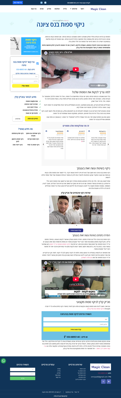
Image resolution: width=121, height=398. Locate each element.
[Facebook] (45, 3)
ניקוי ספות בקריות (33, 139)
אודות (42, 9)
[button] (108, 144)
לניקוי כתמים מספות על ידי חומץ (60, 244)
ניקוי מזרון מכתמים (18, 133)
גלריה (65, 9)
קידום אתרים (60, 396)
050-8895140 (102, 373)
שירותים (74, 9)
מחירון (49, 9)
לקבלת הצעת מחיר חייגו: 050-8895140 (78, 3)
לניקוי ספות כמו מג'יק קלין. (95, 309)
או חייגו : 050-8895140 (77, 336)
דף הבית (66, 20)
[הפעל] (76, 210)
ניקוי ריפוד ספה (18, 145)
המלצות (57, 9)
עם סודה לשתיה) (86, 257)
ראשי (82, 9)
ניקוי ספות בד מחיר (33, 145)
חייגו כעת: (25, 69)
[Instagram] (41, 3)
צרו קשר (33, 9)
